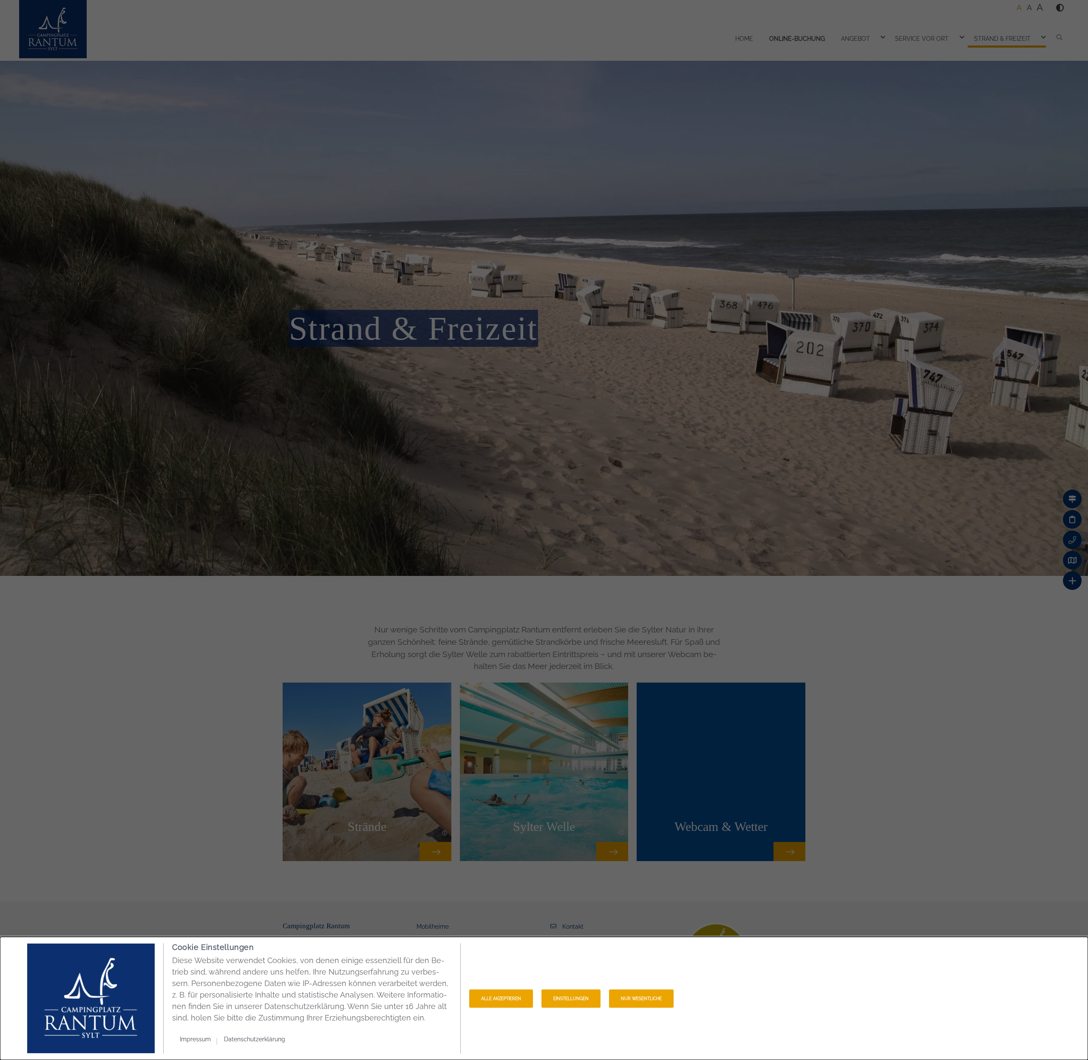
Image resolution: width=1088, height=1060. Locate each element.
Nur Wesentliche (641, 998)
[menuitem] (199, 1038)
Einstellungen (571, 998)
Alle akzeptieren (501, 998)
